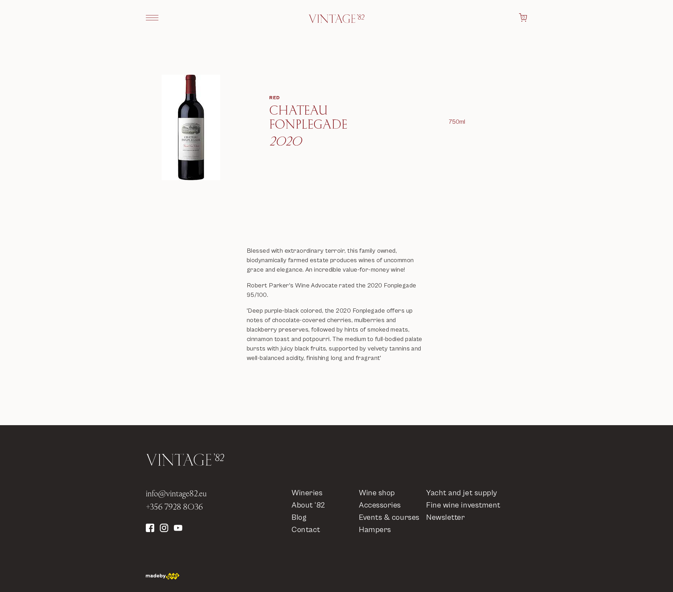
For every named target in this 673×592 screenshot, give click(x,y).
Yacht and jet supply (461, 493)
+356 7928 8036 (174, 506)
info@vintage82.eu (176, 493)
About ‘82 (308, 505)
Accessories (380, 505)
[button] (152, 17)
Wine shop (377, 493)
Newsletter (445, 517)
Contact (306, 529)
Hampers (375, 529)
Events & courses (389, 517)
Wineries (307, 493)
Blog (299, 517)
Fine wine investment (463, 505)
